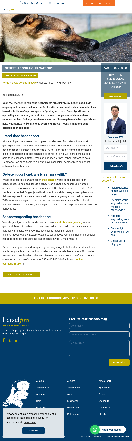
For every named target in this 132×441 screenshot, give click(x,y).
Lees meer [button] (30, 422)
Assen (70, 394)
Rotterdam (73, 414)
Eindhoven (72, 400)
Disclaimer (85, 436)
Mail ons (59, 3)
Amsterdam (73, 387)
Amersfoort (105, 380)
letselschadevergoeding (68, 222)
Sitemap (98, 436)
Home (5, 82)
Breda (102, 394)
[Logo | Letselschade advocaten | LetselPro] (8, 9)
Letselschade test (99, 3)
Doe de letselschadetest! (20, 75)
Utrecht (102, 414)
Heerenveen (73, 407)
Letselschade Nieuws (24, 82)
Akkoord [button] (33, 430)
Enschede (104, 400)
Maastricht (104, 407)
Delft (38, 400)
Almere (71, 380)
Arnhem (40, 394)
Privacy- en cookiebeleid (118, 436)
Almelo (40, 380)
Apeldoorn (104, 387)
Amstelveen (42, 387)
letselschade (48, 179)
